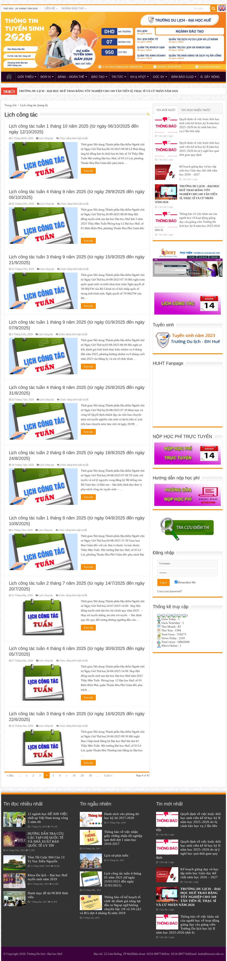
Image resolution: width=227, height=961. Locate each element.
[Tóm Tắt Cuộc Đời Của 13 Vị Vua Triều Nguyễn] (14, 862)
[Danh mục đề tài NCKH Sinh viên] (14, 898)
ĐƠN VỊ (46, 77)
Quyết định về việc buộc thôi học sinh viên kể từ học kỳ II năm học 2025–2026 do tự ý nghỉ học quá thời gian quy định (188, 849)
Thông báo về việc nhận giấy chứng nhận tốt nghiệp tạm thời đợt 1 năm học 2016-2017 (123, 838)
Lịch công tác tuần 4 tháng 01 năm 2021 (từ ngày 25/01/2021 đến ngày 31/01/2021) (122, 879)
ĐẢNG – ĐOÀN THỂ (71, 77)
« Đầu (10, 775)
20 (82, 775)
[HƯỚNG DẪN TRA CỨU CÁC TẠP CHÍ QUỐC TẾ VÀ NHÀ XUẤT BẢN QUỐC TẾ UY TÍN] (14, 839)
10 (74, 775)
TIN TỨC (117, 77)
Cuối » (108, 775)
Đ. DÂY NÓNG (210, 77)
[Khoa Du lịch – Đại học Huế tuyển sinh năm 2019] (14, 880)
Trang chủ (10, 105)
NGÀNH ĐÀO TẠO (73, 8)
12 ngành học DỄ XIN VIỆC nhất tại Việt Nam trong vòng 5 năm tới (48, 818)
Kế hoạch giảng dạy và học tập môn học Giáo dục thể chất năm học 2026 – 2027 (198, 170)
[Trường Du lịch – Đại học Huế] (113, 42)
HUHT (9, 76)
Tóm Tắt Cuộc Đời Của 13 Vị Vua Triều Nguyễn (46, 859)
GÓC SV (158, 77)
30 (90, 775)
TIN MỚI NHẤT (166, 110)
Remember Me (187, 582)
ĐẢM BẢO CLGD (182, 77)
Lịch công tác (46, 138)
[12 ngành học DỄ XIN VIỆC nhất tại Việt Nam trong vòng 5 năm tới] (14, 819)
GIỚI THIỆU (25, 77)
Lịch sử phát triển (116, 855)
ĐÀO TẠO (97, 77)
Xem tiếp (88, 170)
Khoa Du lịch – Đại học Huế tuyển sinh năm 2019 (47, 877)
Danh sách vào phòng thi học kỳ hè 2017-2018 (121, 816)
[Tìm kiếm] (213, 8)
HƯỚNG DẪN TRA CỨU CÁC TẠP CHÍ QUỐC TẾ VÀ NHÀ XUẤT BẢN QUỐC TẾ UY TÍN (46, 839)
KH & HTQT (138, 77)
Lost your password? (169, 591)
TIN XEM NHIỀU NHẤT (196, 110)
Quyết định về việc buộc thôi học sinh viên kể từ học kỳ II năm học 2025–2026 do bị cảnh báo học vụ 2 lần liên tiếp (188, 822)
